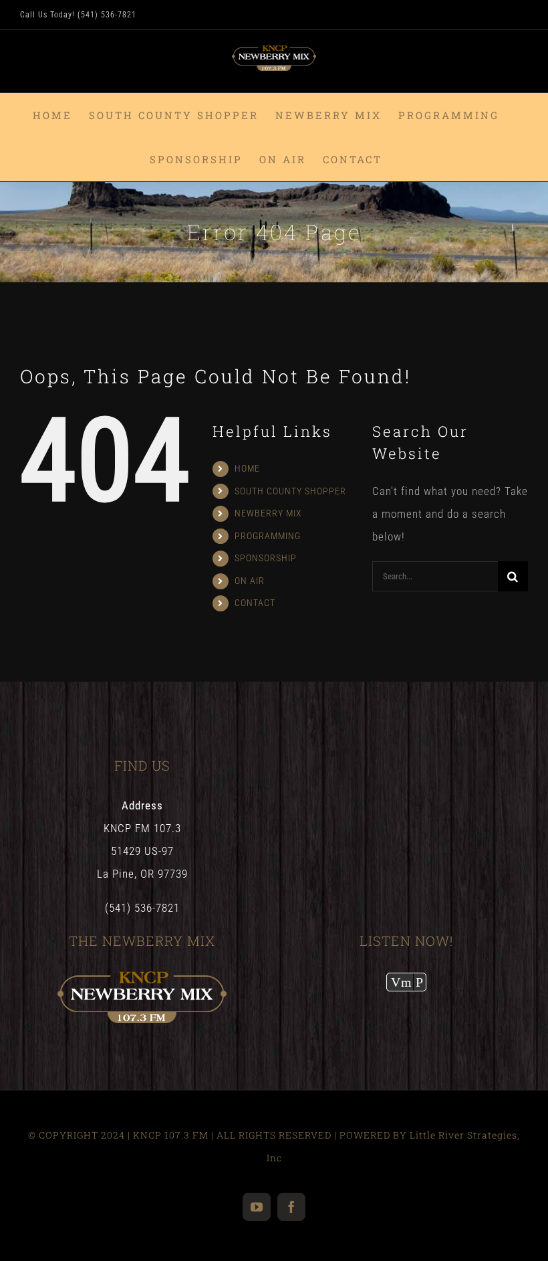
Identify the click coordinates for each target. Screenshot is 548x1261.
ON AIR (250, 580)
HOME (247, 468)
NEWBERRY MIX (268, 513)
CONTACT (255, 602)
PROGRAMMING (268, 535)
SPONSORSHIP (266, 558)
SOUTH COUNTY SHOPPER (290, 491)
